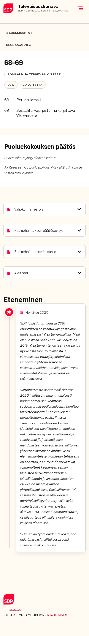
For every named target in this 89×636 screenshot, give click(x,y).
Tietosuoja (12, 610)
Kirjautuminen (56, 615)
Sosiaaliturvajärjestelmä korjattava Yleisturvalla (45, 113)
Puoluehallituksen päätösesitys (38, 230)
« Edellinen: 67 (19, 33)
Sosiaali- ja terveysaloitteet (34, 74)
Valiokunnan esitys (28, 209)
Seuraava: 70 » (18, 45)
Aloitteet (21, 273)
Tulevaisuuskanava (38, 6)
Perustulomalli (28, 99)
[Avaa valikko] (80, 8)
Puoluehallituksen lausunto (35, 251)
